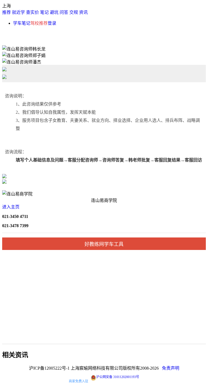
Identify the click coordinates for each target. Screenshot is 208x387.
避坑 (54, 12)
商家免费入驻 (78, 381)
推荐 (6, 12)
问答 (64, 12)
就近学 (18, 12)
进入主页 (11, 207)
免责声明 (170, 368)
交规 (73, 12)
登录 (52, 23)
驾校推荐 (39, 23)
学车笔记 (21, 23)
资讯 (83, 12)
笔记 (44, 12)
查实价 (32, 12)
